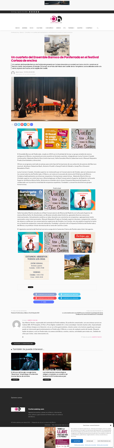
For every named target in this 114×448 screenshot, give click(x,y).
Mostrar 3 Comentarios (22, 343)
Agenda (24, 28)
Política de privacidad (90, 445)
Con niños (49, 28)
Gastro (79, 28)
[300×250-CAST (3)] (82, 242)
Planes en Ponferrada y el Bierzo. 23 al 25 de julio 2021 (25, 313)
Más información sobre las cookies (61, 425)
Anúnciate (47, 425)
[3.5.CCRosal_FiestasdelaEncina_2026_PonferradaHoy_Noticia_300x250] (29, 138)
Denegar (90, 441)
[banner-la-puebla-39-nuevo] (57, 45)
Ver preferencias (104, 441)
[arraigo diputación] (57, 437)
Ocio (31, 28)
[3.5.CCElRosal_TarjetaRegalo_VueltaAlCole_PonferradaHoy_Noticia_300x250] (56, 138)
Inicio (17, 28)
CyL (64, 28)
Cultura (39, 28)
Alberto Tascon (19, 72)
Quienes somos (16, 397)
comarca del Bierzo (50, 422)
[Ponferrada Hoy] (18, 409)
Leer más (15, 379)
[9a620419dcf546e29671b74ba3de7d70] (76, 267)
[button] (110, 425)
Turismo (71, 28)
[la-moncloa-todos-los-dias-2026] (36, 267)
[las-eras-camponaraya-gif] (83, 138)
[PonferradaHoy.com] (57, 19)
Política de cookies (79, 445)
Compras (89, 28)
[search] (98, 28)
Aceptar (77, 441)
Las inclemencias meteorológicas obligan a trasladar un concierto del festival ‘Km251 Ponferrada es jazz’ (55, 374)
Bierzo (58, 28)
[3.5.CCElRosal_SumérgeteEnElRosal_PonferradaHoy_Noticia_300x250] (30, 199)
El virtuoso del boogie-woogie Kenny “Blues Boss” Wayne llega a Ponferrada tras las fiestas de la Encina (24, 374)
